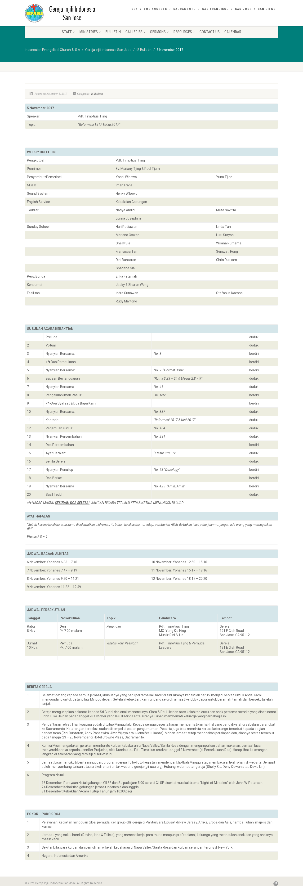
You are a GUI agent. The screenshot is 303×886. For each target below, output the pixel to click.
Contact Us (210, 32)
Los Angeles (155, 9)
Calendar (232, 32)
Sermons (158, 32)
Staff (67, 32)
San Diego (267, 9)
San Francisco (215, 9)
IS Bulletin (97, 93)
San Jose (243, 9)
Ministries (88, 32)
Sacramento (184, 9)
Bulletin (113, 32)
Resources (182, 32)
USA (134, 9)
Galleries (134, 32)
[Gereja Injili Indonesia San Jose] (65, 13)
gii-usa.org (153, 767)
